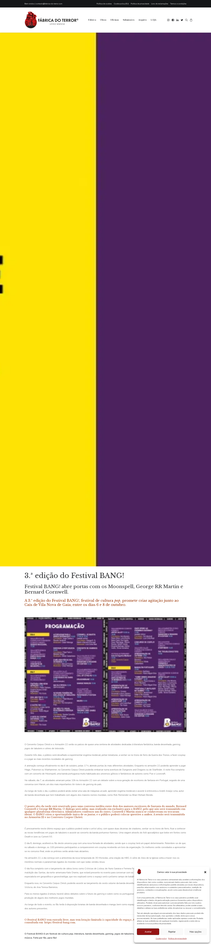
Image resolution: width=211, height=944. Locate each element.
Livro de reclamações (159, 4)
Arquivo (143, 20)
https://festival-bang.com (59, 922)
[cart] (191, 19)
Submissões (128, 20)
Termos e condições (178, 4)
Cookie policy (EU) (121, 4)
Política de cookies (104, 4)
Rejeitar (172, 931)
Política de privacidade (177, 938)
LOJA (153, 20)
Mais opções (195, 931)
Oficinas (114, 20)
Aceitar (148, 931)
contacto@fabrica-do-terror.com (49, 4)
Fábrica (92, 20)
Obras (103, 20)
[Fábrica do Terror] (51, 20)
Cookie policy (161, 938)
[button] (205, 872)
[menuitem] (105, 3)
